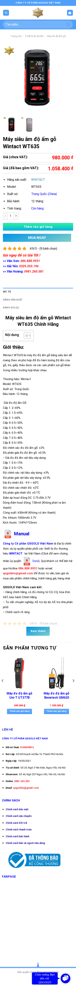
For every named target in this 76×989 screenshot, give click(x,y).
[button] (65, 978)
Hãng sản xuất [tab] (13, 299)
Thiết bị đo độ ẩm (34, 36)
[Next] (73, 688)
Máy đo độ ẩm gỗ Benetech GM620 (56, 695)
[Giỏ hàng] (70, 13)
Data (35, 561)
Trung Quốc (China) (44, 194)
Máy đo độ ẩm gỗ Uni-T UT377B (19, 695)
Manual (21, 533)
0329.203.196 (29, 266)
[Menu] (6, 13)
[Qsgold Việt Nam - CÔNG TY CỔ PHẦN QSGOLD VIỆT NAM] (38, 13)
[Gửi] (68, 24)
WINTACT (38, 180)
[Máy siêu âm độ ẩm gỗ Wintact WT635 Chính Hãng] (29, 125)
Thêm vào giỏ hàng (38, 227)
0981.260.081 (34, 271)
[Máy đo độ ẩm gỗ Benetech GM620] (56, 672)
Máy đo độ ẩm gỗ (56, 36)
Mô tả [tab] (7, 291)
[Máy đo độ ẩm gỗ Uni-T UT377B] (19, 672)
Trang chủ (15, 36)
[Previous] (3, 688)
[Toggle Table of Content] (25, 335)
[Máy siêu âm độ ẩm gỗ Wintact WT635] (11, 125)
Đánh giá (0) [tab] (11, 307)
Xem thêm (38, 631)
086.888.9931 (30, 261)
